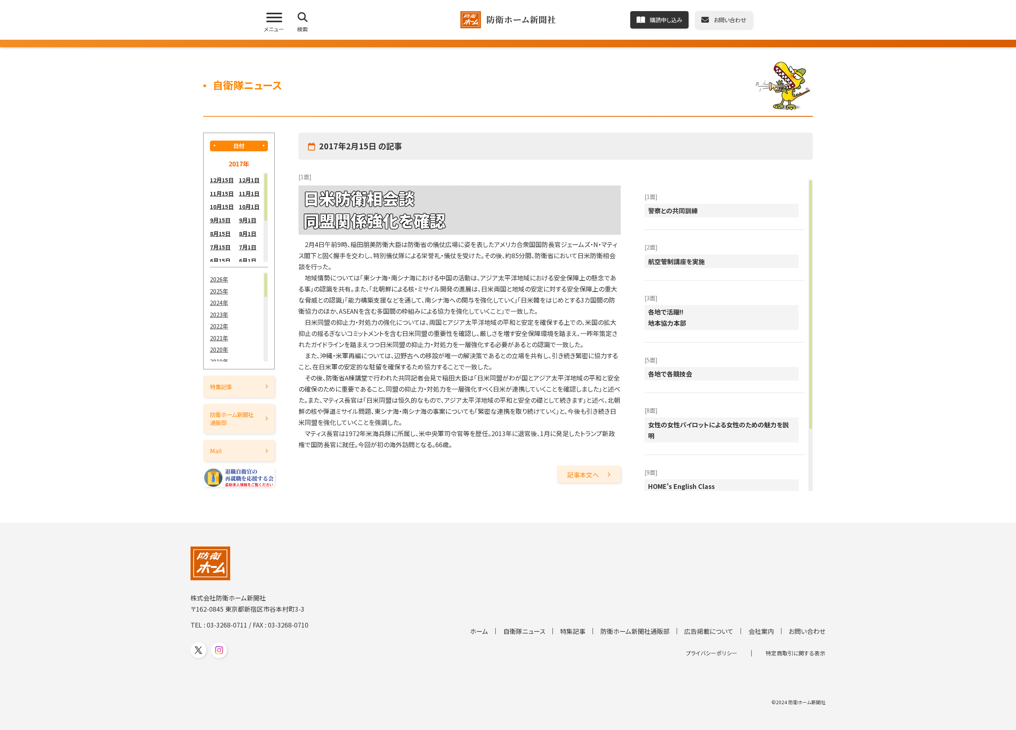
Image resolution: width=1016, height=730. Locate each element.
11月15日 (222, 193)
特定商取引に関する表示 (796, 653)
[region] (239, 217)
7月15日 (220, 247)
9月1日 (247, 220)
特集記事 (221, 386)
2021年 (219, 338)
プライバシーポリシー (711, 653)
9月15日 (220, 220)
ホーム (479, 631)
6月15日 (220, 260)
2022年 (219, 326)
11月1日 (249, 193)
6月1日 (247, 260)
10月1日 (249, 206)
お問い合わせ (807, 631)
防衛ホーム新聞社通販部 (232, 418)
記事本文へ (583, 474)
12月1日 (249, 180)
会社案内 (761, 631)
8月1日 (247, 233)
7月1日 (247, 247)
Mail (216, 450)
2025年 (219, 291)
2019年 (219, 361)
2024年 (219, 302)
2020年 (219, 349)
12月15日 (222, 180)
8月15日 (220, 233)
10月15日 (222, 206)
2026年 (219, 279)
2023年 (219, 314)
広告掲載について (708, 631)
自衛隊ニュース (524, 631)
